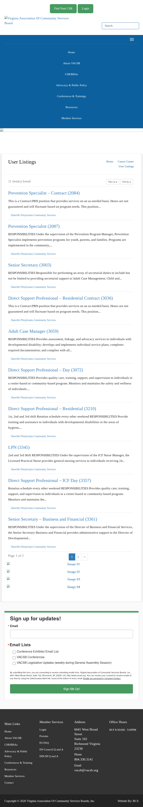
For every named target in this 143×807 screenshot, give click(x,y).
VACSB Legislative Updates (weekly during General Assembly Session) (64, 662)
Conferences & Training (18, 762)
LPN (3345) (19, 447)
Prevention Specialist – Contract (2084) (44, 193)
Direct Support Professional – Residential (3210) (52, 408)
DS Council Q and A (51, 749)
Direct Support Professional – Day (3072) (45, 369)
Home (71, 52)
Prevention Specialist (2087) (34, 226)
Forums (43, 736)
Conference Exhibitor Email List (37, 651)
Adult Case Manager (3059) (33, 331)
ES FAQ (44, 742)
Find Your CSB (63, 8)
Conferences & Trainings (71, 96)
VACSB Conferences (31, 657)
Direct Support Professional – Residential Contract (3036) (60, 297)
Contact (8, 782)
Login (85, 8)
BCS (136, 801)
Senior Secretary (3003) (29, 264)
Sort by (125, 181)
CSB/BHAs (71, 74)
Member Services (71, 118)
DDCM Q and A (48, 756)
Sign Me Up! (71, 689)
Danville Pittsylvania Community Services (33, 215)
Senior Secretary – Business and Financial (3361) (52, 519)
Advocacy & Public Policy (71, 85)
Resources (71, 107)
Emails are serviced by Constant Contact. (102, 678)
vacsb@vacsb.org (86, 770)
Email (14, 625)
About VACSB (71, 63)
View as (112, 181)
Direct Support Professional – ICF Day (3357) (49, 480)
